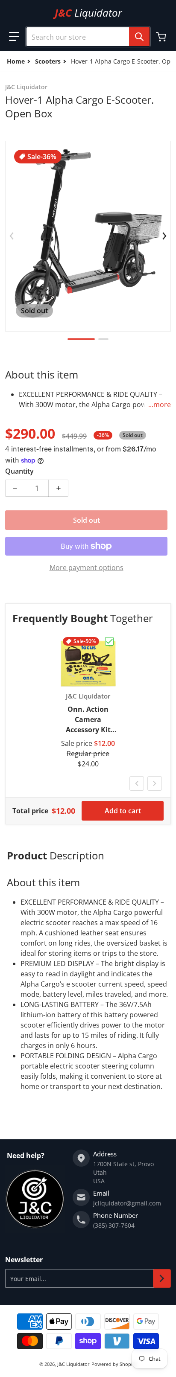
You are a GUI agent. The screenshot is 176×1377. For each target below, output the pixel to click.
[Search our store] (139, 36)
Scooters (48, 61)
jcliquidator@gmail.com (127, 1203)
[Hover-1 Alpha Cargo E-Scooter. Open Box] (81, 339)
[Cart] (162, 37)
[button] (14, 36)
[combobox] (88, 36)
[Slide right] (164, 236)
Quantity (19, 471)
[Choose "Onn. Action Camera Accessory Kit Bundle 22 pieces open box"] (109, 641)
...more (159, 404)
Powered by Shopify (114, 1364)
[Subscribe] (162, 1278)
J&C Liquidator (73, 1364)
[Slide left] (12, 236)
